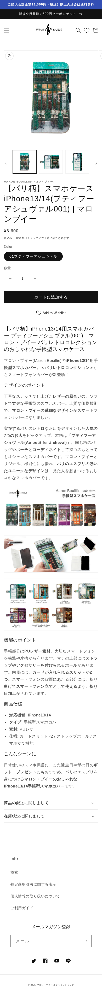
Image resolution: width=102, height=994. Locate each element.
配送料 (20, 238)
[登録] (85, 941)
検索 (14, 872)
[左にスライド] (6, 163)
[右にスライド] (96, 163)
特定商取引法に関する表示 (33, 884)
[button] (6, 30)
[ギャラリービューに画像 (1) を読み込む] (24, 162)
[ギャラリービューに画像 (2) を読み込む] (51, 162)
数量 (7, 268)
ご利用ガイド (21, 908)
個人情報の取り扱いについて (35, 896)
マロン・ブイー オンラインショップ (55, 985)
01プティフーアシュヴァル (33, 256)
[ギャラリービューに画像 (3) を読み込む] (77, 162)
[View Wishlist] (86, 30)
